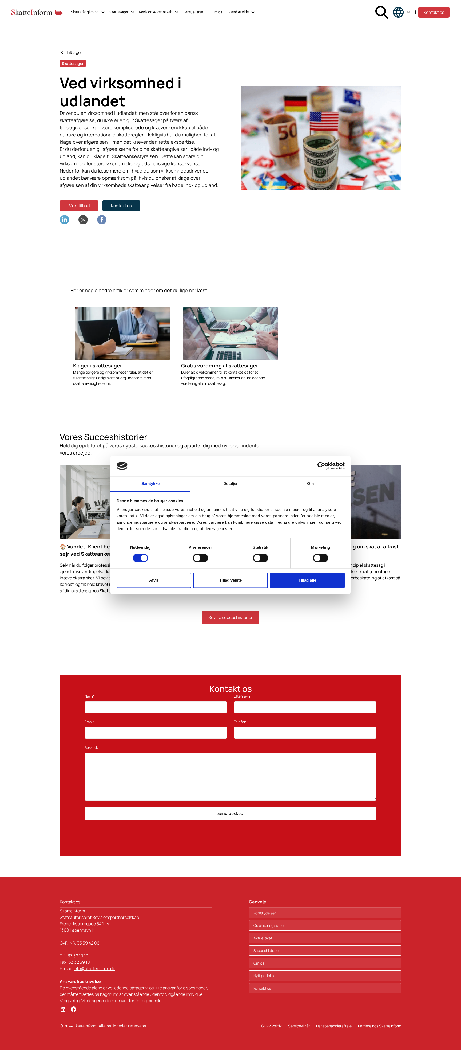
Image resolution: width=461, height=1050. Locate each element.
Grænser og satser (269, 925)
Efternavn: (242, 696)
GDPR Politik (271, 1025)
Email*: (90, 721)
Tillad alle (307, 580)
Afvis (154, 580)
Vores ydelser (264, 912)
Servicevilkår (299, 1025)
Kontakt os (434, 12)
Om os (217, 12)
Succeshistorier (266, 950)
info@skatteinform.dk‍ (94, 968)
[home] (37, 12)
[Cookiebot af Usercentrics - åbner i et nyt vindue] (321, 466)
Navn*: (90, 696)
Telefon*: (241, 721)
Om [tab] (310, 483)
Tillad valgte (230, 580)
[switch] (200, 558)
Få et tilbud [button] (79, 206)
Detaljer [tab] (230, 483)
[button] (88, 12)
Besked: (91, 747)
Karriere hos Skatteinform (379, 1025)
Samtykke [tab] (150, 483)
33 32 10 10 (78, 956)
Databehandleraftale (334, 1025)
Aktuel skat (194, 12)
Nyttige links (263, 975)
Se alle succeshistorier (230, 617)
